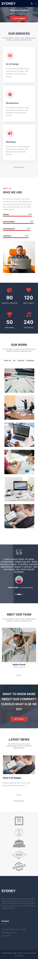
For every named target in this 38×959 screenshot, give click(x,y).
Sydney (20, 956)
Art (14, 360)
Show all (7, 360)
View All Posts (19, 801)
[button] (19, 167)
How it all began (12, 777)
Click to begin (19, 18)
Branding (30, 360)
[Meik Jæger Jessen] (8, 3)
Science (21, 360)
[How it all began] (19, 765)
